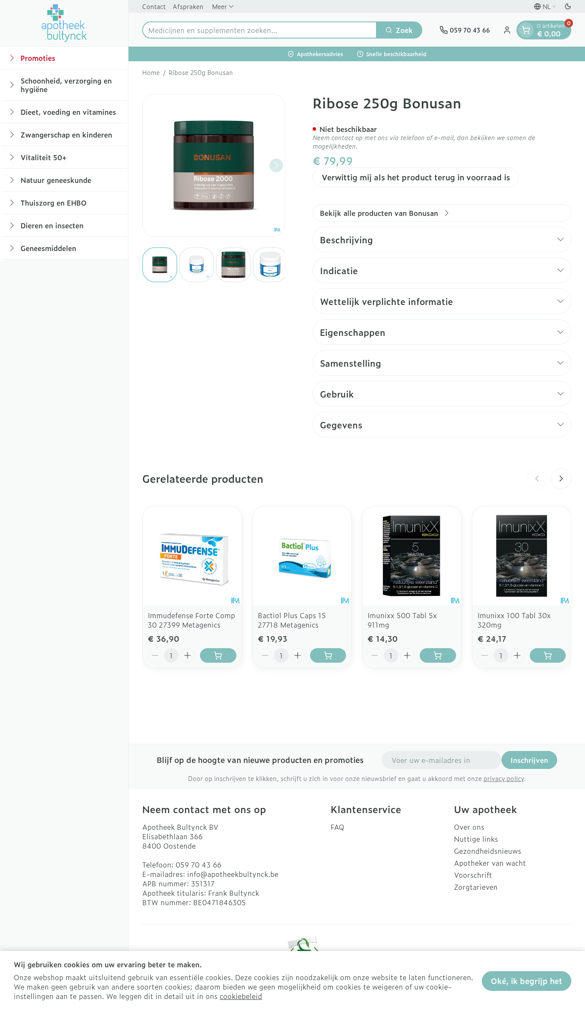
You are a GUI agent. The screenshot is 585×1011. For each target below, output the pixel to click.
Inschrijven (529, 760)
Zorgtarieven (476, 886)
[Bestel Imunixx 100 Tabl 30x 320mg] (548, 655)
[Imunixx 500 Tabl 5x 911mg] (411, 555)
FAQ (337, 827)
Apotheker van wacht (490, 862)
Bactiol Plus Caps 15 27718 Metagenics (292, 620)
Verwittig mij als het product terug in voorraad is (416, 177)
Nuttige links (476, 838)
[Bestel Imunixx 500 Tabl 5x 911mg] (438, 655)
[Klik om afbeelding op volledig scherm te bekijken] (214, 165)
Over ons (469, 827)
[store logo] (64, 23)
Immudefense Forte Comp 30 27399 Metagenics (191, 620)
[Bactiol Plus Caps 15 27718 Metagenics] (302, 555)
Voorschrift (473, 874)
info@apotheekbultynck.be (232, 874)
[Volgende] (276, 165)
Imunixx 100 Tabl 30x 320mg (514, 620)
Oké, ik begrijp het (526, 981)
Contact (154, 6)
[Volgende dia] (561, 478)
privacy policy (504, 778)
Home (151, 72)
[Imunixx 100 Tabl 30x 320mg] (521, 555)
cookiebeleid (241, 996)
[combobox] (259, 30)
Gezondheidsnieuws (487, 850)
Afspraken (188, 6)
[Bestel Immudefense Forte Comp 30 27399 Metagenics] (218, 655)
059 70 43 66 (198, 864)
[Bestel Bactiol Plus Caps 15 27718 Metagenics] (328, 655)
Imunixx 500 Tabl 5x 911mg (402, 620)
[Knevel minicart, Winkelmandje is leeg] (526, 30)
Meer (219, 6)
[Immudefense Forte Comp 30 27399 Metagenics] (192, 555)
